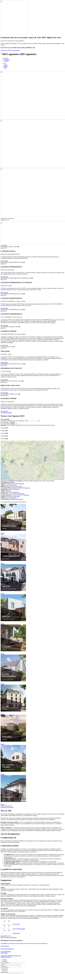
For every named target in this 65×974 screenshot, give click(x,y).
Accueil (6, 58)
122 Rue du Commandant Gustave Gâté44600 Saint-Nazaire (11, 956)
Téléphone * (4, 966)
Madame (5, 960)
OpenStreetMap (60, 479)
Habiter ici (5, 971)
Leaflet (53, 479)
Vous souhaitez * (5, 967)
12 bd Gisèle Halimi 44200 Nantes (6, 952)
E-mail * (3, 964)
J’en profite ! (4, 245)
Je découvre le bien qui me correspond (10, 50)
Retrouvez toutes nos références (8, 937)
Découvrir (12, 482)
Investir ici (5, 969)
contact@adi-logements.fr (7, 948)
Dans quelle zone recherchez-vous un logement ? (13, 420)
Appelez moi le (4, 972)
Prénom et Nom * (5, 963)
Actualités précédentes (6, 412)
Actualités (6, 61)
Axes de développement (19, 928)
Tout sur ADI (16, 924)
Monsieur (5, 961)
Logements (6, 59)
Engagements (16, 933)
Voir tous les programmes (7, 807)
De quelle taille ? (5, 422)
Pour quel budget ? (5, 423)
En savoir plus (4, 261)
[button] (4, 461)
